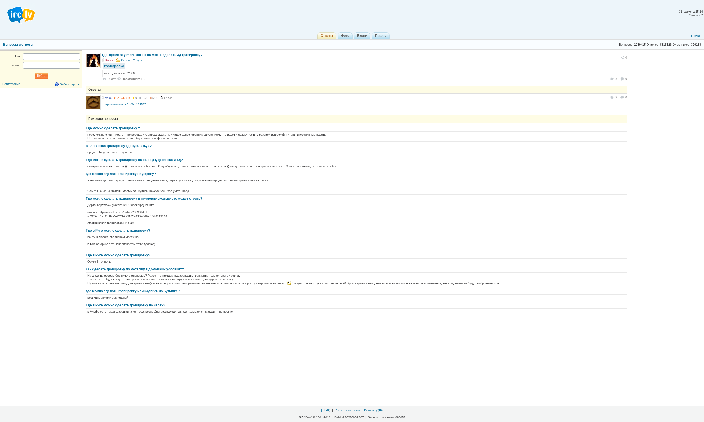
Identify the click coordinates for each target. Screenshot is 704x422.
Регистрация (11, 83)
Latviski (696, 35)
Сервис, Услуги (131, 60)
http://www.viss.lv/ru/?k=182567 (125, 104)
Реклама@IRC (374, 410)
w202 (108, 97)
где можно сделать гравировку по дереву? (121, 174)
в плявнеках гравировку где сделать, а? (119, 146)
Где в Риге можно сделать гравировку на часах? (125, 305)
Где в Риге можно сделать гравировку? (118, 230)
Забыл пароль (70, 84)
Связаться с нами (347, 410)
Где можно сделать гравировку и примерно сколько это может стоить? (144, 199)
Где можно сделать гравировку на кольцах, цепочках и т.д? (134, 160)
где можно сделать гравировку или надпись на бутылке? (133, 291)
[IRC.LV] (17, 13)
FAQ (327, 410)
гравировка (114, 66)
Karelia (109, 60)
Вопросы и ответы (18, 44)
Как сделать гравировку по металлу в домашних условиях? (135, 269)
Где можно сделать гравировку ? (113, 128)
